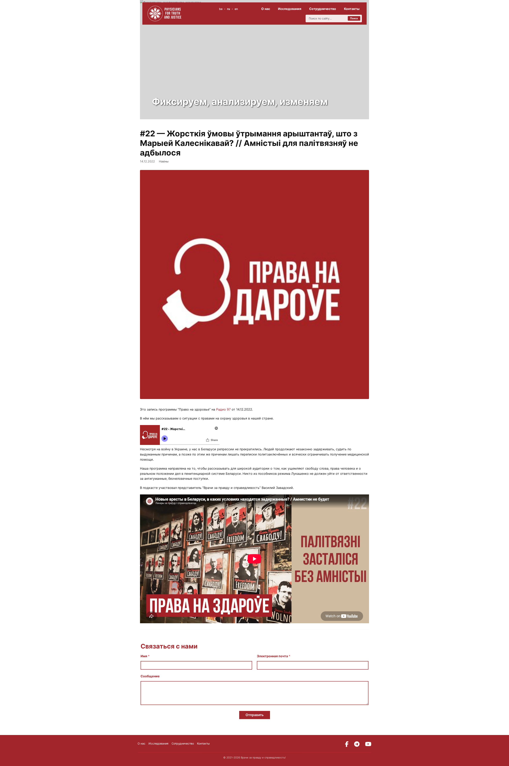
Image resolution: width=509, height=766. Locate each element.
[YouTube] (368, 744)
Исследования (289, 9)
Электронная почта (273, 656)
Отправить (255, 715)
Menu (250, 9)
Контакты (351, 9)
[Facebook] (347, 744)
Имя (145, 656)
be (220, 9)
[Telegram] (356, 744)
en (236, 9)
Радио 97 (223, 409)
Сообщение (150, 676)
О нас (265, 9)
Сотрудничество (322, 9)
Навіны (164, 161)
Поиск (354, 18)
